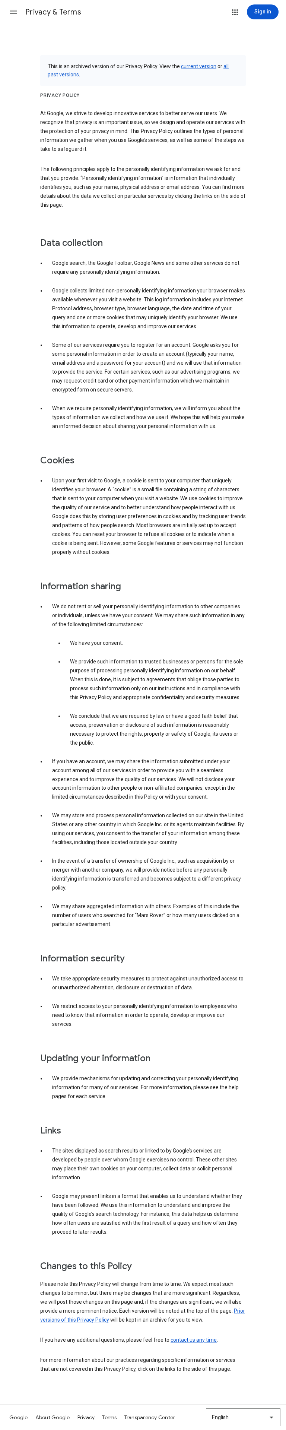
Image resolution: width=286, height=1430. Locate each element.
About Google (52, 1417)
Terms (109, 1417)
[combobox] (243, 1417)
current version (198, 66)
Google (18, 1417)
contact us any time (194, 1340)
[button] (13, 12)
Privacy (86, 1417)
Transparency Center (149, 1417)
